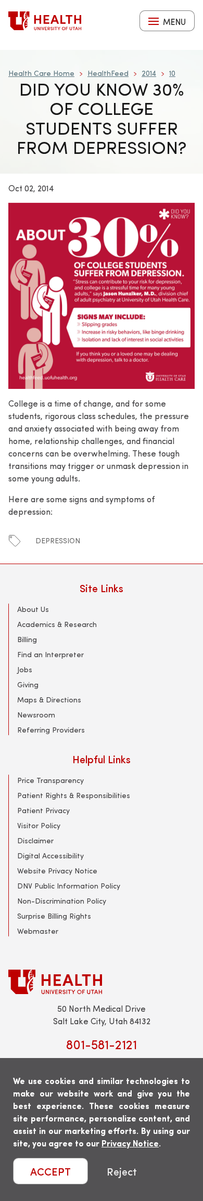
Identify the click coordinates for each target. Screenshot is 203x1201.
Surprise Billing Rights (54, 916)
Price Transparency (50, 780)
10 (172, 73)
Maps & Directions (49, 699)
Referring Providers (51, 730)
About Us (33, 609)
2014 (149, 73)
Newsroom (36, 715)
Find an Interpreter (50, 654)
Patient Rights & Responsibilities (73, 795)
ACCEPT (50, 1171)
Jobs (24, 669)
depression (57, 540)
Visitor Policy (38, 825)
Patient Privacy (43, 810)
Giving (28, 684)
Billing (27, 639)
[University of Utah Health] (45, 21)
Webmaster (37, 931)
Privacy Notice (130, 1143)
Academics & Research (57, 624)
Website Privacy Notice (57, 871)
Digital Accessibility (50, 855)
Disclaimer (35, 840)
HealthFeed (108, 73)
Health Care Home (41, 73)
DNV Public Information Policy (68, 886)
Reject (122, 1171)
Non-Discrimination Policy (61, 901)
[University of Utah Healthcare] (101, 982)
